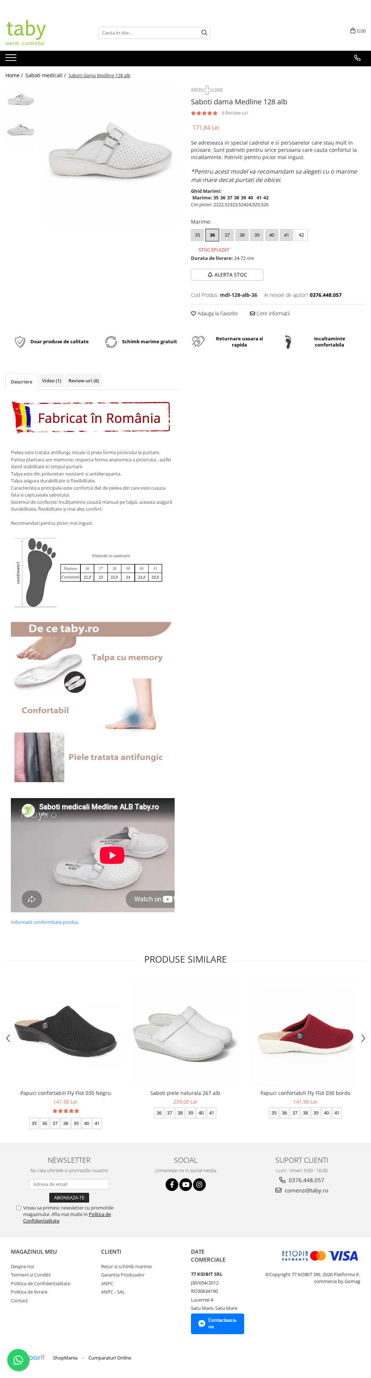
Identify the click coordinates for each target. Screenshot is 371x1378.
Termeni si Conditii (31, 1274)
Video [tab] (51, 380)
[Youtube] (185, 1184)
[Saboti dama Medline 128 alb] (110, 154)
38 (242, 235)
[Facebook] (172, 1184)
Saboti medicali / (46, 75)
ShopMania (65, 1357)
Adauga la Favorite (217, 313)
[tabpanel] (110, 154)
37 (227, 235)
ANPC (107, 1283)
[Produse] (11, 59)
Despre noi (22, 1266)
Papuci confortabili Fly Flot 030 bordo (305, 1092)
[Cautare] (204, 33)
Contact (19, 1300)
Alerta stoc (230, 274)
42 (301, 235)
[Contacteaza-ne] (357, 58)
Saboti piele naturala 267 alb (185, 1092)
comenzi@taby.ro (305, 1190)
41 (286, 235)
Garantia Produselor (123, 1274)
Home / (14, 75)
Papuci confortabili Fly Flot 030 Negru (65, 1092)
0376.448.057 (305, 1180)
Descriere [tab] (21, 381)
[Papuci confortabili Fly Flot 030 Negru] (65, 1031)
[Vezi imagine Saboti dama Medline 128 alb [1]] (21, 131)
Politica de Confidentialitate (40, 1283)
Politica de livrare (29, 1291)
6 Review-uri (235, 112)
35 (197, 235)
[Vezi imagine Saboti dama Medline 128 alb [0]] (21, 100)
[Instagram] (199, 1184)
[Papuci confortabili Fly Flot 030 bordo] (305, 1031)
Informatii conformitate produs (44, 922)
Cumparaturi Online (109, 1357)
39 (256, 235)
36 (212, 235)
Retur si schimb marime (126, 1266)
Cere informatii (272, 313)
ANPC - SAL (113, 1291)
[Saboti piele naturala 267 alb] (185, 1031)
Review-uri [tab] (83, 380)
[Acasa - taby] (41, 32)
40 (271, 235)
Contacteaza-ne (222, 1323)
